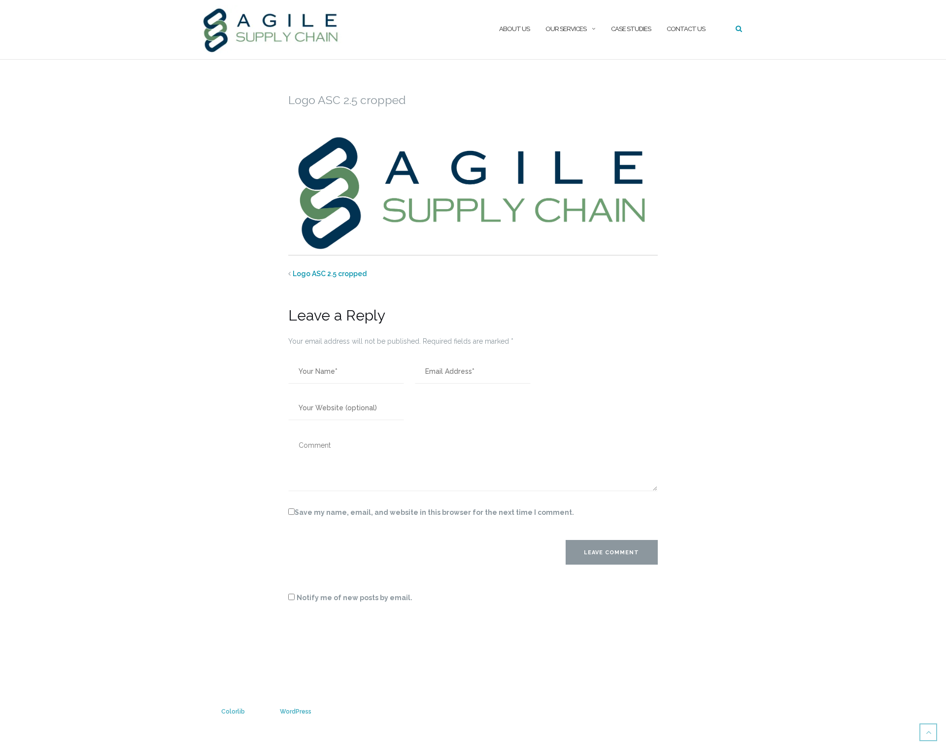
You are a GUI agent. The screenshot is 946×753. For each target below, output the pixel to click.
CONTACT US (686, 29)
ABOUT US (514, 29)
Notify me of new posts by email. (354, 598)
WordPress (295, 711)
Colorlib (233, 711)
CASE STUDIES (631, 29)
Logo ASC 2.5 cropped (330, 274)
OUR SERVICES (565, 29)
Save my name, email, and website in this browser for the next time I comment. (434, 512)
